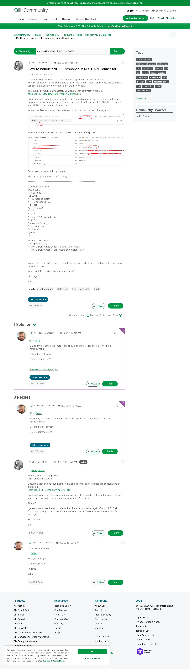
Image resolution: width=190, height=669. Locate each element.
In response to (38, 548)
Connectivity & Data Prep (98, 34)
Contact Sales (102, 641)
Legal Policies (143, 617)
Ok (92, 651)
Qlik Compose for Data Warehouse (31, 636)
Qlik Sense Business (146, 64)
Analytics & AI (52, 34)
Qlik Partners (60, 610)
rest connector (143, 90)
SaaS (97, 289)
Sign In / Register (167, 18)
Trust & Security (103, 614)
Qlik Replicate (20, 628)
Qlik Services (158, 10)
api (166, 68)
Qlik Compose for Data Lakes (29, 632)
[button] (123, 62)
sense (145, 73)
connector (148, 68)
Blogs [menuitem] (44, 19)
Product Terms (143, 639)
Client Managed (45, 289)
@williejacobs (37, 470)
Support (58, 632)
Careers (99, 628)
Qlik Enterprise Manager (26, 641)
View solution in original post (43, 369)
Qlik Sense (19, 614)
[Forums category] (137, 116)
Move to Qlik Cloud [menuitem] (86, 19)
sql (138, 73)
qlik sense (162, 64)
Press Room (101, 610)
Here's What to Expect (119, 26)
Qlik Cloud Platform (23, 610)
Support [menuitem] (32, 19)
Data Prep (62, 289)
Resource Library (62, 605)
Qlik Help (171, 10)
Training (58, 628)
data (165, 77)
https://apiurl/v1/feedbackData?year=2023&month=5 (54, 93)
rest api (158, 68)
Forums (37, 34)
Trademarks (141, 626)
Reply (116, 305)
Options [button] (172, 35)
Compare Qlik (61, 619)
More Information (92, 658)
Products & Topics (72, 34)
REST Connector (81, 289)
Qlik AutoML (20, 619)
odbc (158, 86)
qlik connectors (144, 59)
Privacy (99, 623)
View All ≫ (141, 98)
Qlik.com (144, 10)
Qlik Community (22, 34)
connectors (142, 77)
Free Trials (59, 614)
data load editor (161, 82)
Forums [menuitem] (20, 19)
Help (152, 18)
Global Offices (102, 636)
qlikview (140, 82)
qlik (138, 86)
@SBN (38, 340)
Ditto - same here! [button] (38, 299)
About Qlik (100, 605)
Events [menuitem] (54, 19)
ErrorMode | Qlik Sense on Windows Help (49, 489)
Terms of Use (143, 630)
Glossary (58, 623)
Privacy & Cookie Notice (148, 621)
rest (138, 68)
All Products (20, 605)
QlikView (18, 623)
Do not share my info (147, 644)
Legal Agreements (145, 635)
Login (83, 3)
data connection (158, 73)
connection (148, 86)
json (149, 82)
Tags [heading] (139, 52)
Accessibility (101, 619)
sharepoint (155, 77)
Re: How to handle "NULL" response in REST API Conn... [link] (46, 38)
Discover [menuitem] (66, 19)
